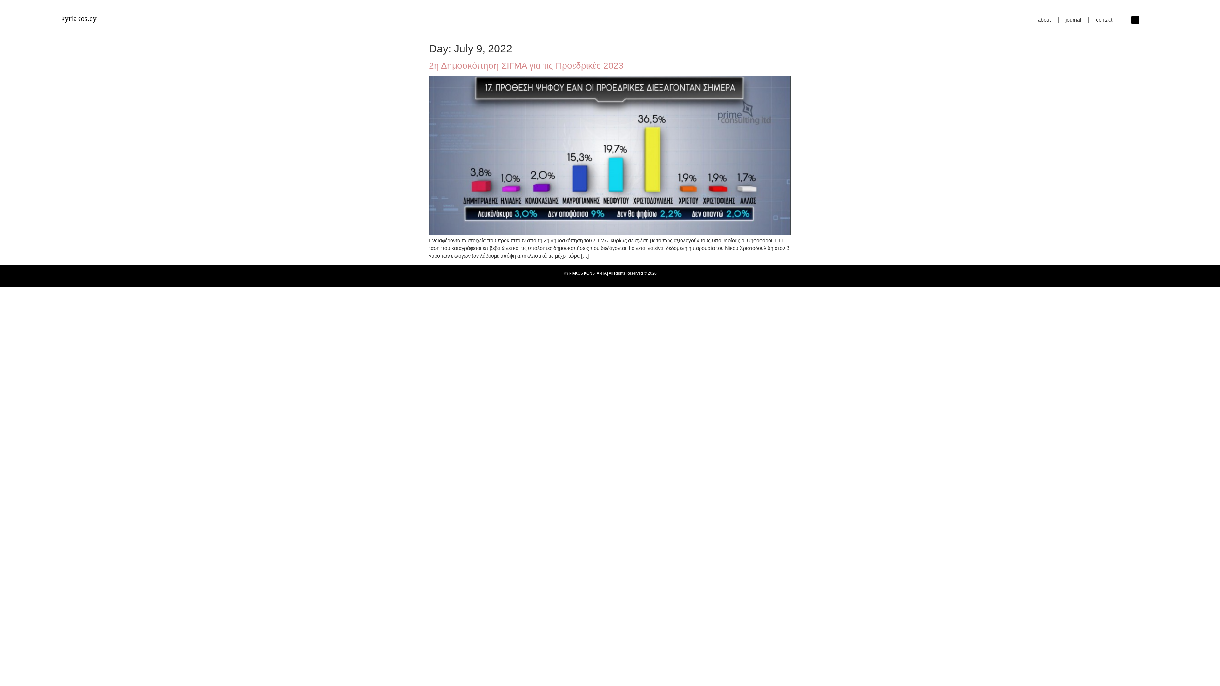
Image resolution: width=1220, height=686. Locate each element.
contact (1104, 20)
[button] (1135, 20)
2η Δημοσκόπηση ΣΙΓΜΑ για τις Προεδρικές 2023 (526, 66)
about (1044, 20)
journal (1073, 20)
